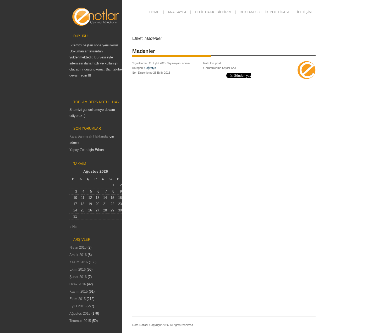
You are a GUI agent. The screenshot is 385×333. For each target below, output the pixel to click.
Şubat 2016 (78, 277)
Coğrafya (150, 67)
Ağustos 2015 (79, 313)
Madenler (143, 51)
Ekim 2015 (77, 299)
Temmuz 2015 (80, 321)
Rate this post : (212, 63)
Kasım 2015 (78, 291)
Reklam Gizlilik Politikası (264, 12)
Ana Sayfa (177, 12)
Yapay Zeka (78, 150)
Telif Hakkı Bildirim (213, 12)
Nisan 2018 (77, 247)
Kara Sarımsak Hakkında (88, 136)
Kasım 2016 (78, 262)
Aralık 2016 (78, 255)
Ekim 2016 (77, 269)
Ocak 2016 (77, 284)
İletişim (304, 12)
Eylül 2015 (77, 306)
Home (154, 12)
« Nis (73, 227)
